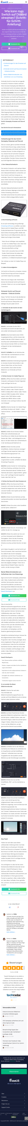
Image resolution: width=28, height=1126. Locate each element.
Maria (14, 938)
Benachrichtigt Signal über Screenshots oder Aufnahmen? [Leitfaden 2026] (12, 1032)
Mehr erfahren (10, 932)
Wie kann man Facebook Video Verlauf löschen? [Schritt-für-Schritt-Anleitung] (13, 1043)
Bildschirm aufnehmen (14, 8)
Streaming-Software (7, 226)
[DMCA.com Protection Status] (14, 1116)
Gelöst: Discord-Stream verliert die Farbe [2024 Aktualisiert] (13, 134)
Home (3, 8)
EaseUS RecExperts (7, 591)
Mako (15, 914)
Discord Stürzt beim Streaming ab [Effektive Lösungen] (14, 131)
